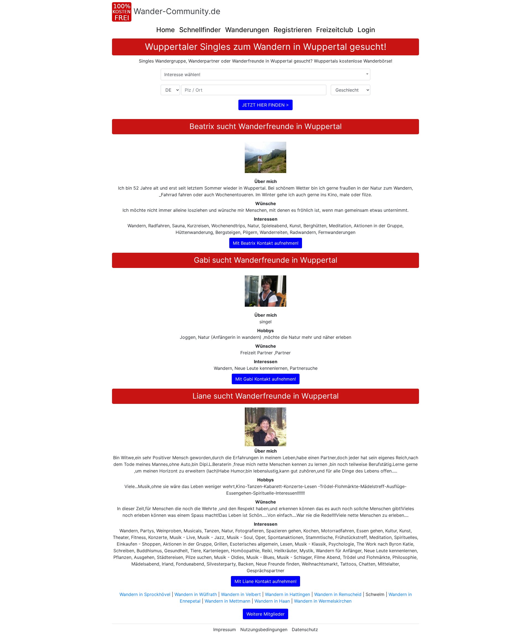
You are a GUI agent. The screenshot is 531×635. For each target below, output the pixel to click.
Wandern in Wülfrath (196, 594)
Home (165, 30)
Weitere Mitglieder (265, 614)
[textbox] (265, 74)
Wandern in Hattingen (287, 594)
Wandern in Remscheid (337, 594)
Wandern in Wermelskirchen (323, 601)
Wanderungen (247, 30)
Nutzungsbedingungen (263, 629)
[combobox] (265, 74)
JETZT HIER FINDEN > (265, 105)
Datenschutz (305, 629)
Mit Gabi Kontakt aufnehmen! (265, 379)
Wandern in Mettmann (227, 601)
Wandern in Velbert (241, 594)
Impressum (224, 629)
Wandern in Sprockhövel (144, 594)
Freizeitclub (334, 30)
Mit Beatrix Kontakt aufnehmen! (265, 243)
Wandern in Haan (272, 601)
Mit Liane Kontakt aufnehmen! (265, 581)
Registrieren (293, 30)
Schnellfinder (200, 30)
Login (366, 30)
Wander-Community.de (177, 11)
